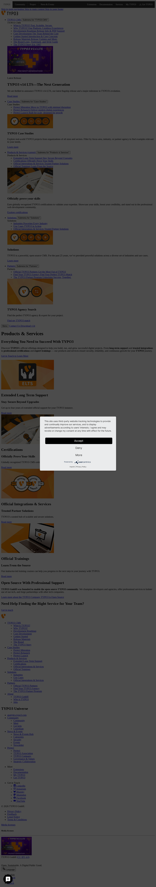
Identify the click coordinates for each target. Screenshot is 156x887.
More (78, 455)
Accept (78, 440)
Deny (78, 448)
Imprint (72, 467)
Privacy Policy (81, 467)
